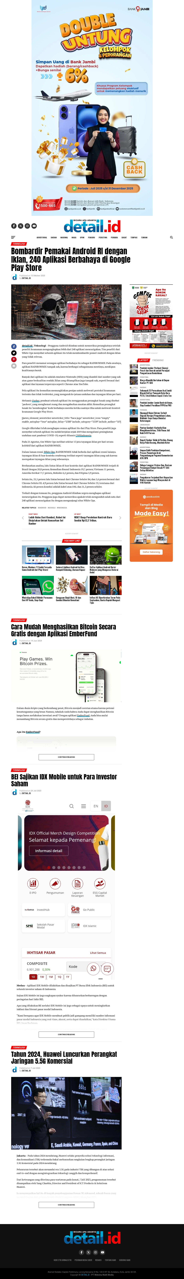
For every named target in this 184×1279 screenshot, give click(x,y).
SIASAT (124, 237)
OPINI (82, 237)
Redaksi (98, 1260)
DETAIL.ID (26, 278)
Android (42, 508)
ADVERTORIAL (42, 237)
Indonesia (62, 508)
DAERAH (54, 237)
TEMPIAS (134, 237)
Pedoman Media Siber (83, 1260)
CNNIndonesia (83, 435)
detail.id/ (27, 345)
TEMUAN (144, 237)
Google (52, 508)
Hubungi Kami (124, 1260)
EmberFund (83, 715)
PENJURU (91, 237)
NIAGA (74, 237)
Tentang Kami (110, 1260)
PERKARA (114, 237)
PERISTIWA (103, 237)
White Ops (49, 451)
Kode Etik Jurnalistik (62, 1260)
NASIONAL (64, 237)
